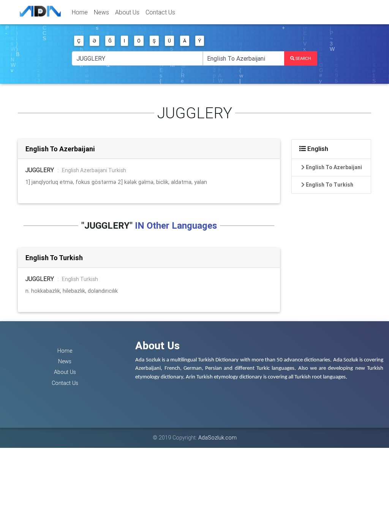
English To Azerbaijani (60, 148)
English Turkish (80, 279)
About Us (127, 12)
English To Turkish (54, 257)
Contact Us (160, 12)
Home (80, 12)
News (101, 12)
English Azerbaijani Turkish (94, 170)
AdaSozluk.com (217, 437)
